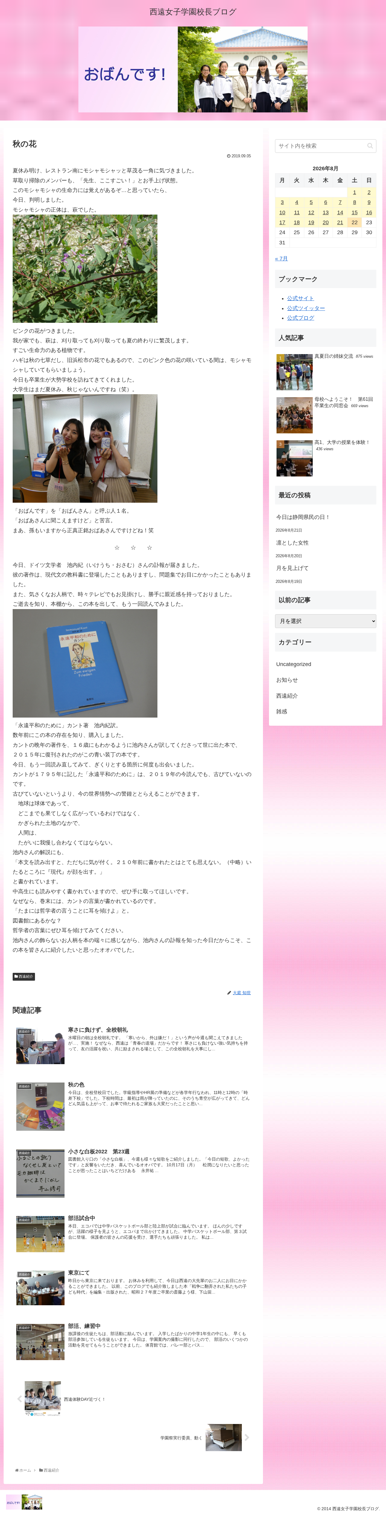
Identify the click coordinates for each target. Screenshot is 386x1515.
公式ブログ (300, 318)
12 (311, 212)
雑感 (281, 712)
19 (311, 222)
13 (326, 212)
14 (340, 212)
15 (355, 212)
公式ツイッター (306, 308)
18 (297, 222)
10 (282, 212)
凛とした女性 (292, 543)
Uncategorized (293, 664)
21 (340, 222)
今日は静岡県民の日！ (303, 517)
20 (326, 222)
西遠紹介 (25, 976)
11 (297, 212)
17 (282, 222)
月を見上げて (292, 568)
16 (369, 212)
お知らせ (287, 680)
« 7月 (281, 259)
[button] (370, 145)
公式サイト (300, 298)
